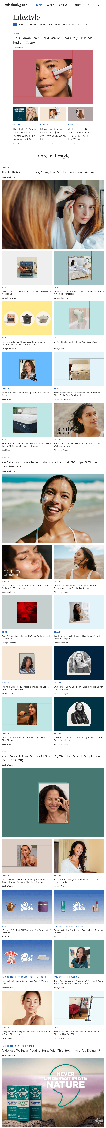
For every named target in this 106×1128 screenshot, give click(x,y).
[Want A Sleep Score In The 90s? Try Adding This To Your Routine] (27, 612)
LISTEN (63, 5)
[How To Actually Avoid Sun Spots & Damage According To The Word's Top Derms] (79, 562)
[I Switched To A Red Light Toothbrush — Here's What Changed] (27, 714)
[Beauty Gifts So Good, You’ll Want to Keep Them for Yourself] (79, 907)
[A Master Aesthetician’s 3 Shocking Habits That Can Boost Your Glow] (79, 714)
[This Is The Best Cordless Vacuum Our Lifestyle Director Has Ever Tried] (79, 1008)
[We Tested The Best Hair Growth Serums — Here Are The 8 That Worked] (80, 114)
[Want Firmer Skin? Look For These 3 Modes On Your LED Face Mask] (79, 663)
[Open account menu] (99, 5)
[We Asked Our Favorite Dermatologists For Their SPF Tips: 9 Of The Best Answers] (53, 508)
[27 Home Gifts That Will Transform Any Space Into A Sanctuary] (27, 907)
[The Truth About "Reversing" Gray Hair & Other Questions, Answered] (53, 214)
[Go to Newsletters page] (89, 5)
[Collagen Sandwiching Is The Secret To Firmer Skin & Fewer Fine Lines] (27, 1008)
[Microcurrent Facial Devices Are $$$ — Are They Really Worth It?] (53, 114)
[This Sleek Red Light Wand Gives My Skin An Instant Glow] (53, 77)
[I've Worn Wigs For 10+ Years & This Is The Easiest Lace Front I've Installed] (27, 663)
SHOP (77, 5)
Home (33, 24)
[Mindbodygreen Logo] (16, 5)
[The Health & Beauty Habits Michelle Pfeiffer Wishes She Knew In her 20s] (25, 114)
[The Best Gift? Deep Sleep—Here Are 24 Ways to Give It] (27, 957)
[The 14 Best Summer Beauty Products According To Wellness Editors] (79, 420)
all (15, 24)
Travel (42, 24)
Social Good (80, 24)
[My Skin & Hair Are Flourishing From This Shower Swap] (27, 369)
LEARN (51, 5)
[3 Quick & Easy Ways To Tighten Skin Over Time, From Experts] (79, 856)
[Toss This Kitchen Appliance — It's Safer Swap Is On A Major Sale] (27, 268)
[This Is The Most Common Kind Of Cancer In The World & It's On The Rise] (27, 562)
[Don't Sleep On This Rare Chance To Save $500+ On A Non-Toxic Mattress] (79, 268)
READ (38, 5)
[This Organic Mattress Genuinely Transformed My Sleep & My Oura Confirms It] (79, 369)
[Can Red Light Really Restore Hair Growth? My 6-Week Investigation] (79, 612)
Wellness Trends (59, 24)
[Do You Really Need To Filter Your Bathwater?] (79, 318)
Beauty (23, 24)
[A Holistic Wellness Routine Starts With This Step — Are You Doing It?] (53, 1092)
